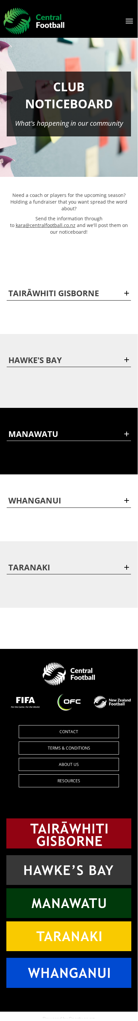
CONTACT (68, 731)
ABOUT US (69, 764)
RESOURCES (68, 781)
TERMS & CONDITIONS (69, 748)
